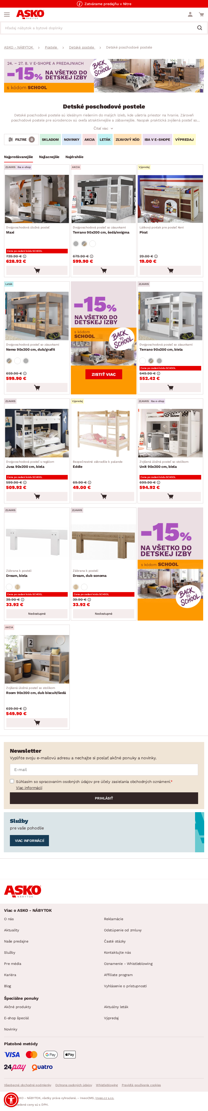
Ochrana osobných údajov (73, 1085)
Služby (9, 952)
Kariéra (10, 975)
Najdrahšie (74, 157)
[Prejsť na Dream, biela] (37, 542)
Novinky (10, 1029)
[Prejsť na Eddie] (103, 433)
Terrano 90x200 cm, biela (166, 347)
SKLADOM (50, 139)
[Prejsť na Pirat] (170, 199)
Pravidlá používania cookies (141, 1085)
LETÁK (105, 139)
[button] (11, 1100)
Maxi (27, 230)
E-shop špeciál (16, 1018)
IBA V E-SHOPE (157, 139)
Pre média (12, 964)
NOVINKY (71, 139)
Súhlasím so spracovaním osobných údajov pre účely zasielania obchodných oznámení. (93, 781)
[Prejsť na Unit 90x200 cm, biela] (170, 433)
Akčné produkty (17, 1007)
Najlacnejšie (49, 157)
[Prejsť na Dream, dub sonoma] (103, 542)
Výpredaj (111, 1018)
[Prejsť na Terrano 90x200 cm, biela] (170, 316)
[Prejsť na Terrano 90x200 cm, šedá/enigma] (103, 199)
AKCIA (89, 139)
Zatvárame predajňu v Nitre (107, 4)
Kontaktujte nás (117, 952)
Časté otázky (115, 941)
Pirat (162, 230)
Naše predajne (16, 941)
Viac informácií (29, 787)
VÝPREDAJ (184, 139)
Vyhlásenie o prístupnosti (125, 986)
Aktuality (11, 930)
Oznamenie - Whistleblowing (128, 964)
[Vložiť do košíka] (36, 270)
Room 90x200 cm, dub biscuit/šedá (36, 690)
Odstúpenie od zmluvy (123, 930)
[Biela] (93, 244)
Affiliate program (118, 975)
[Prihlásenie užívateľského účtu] (190, 14)
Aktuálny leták (116, 1007)
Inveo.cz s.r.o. (104, 1098)
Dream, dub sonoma (90, 573)
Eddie (98, 464)
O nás (9, 919)
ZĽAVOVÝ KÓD (128, 139)
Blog (7, 986)
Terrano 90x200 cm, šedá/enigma (101, 230)
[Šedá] (76, 244)
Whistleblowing (107, 1085)
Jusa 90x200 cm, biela (30, 464)
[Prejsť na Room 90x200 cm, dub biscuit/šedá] (37, 659)
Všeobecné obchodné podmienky (27, 1085)
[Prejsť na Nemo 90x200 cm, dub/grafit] (37, 316)
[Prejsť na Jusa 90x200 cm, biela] (37, 433)
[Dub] (17, 587)
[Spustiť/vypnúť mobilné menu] (7, 14)
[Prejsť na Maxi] (37, 199)
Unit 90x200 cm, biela (164, 464)
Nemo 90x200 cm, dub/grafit (32, 347)
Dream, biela (18, 573)
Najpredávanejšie (18, 157)
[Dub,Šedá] (84, 244)
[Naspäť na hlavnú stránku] (30, 14)
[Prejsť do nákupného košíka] (201, 14)
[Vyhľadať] (201, 28)
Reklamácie (113, 919)
